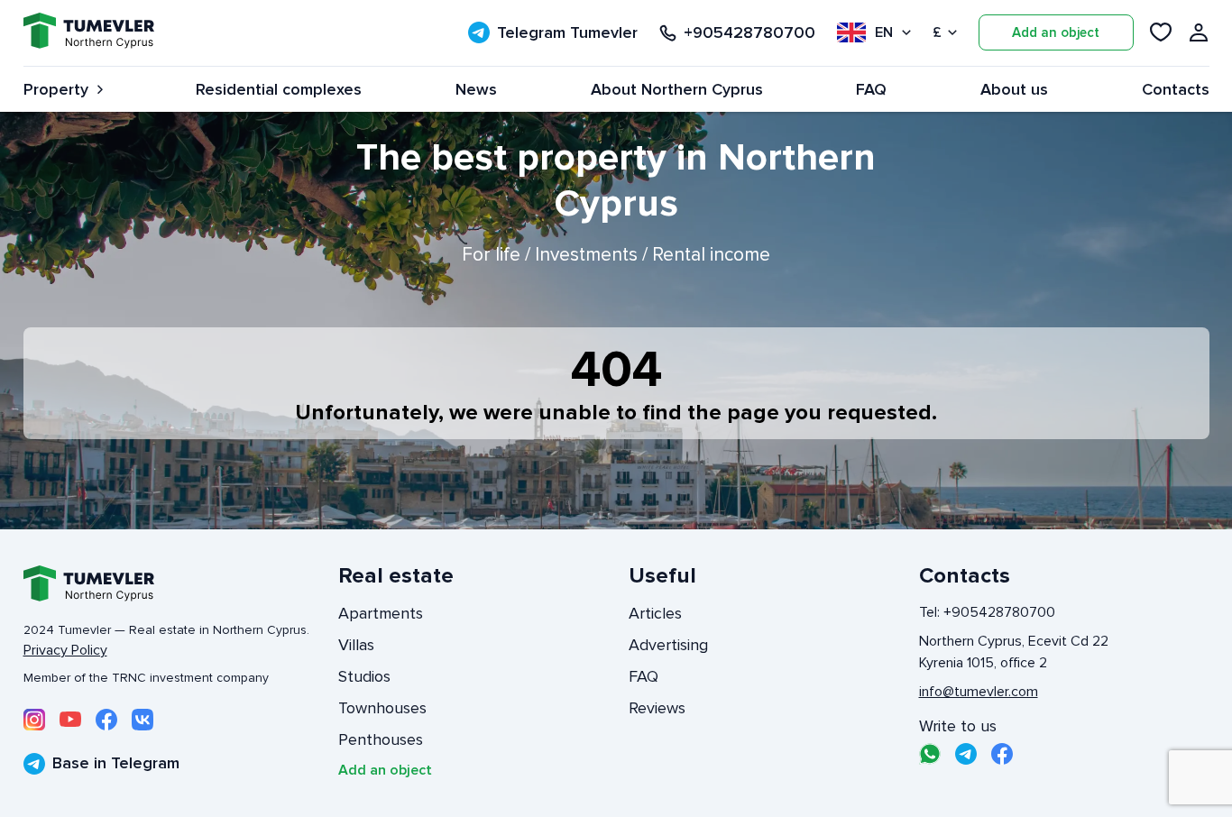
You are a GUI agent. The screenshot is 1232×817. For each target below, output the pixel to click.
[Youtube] (70, 719)
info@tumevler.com (978, 692)
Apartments (380, 613)
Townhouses (382, 708)
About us (1014, 89)
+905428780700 (749, 32)
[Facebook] (106, 719)
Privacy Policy (65, 650)
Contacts (1175, 89)
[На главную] (88, 33)
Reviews (657, 708)
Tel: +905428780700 (987, 612)
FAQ (871, 89)
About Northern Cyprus (677, 89)
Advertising (668, 645)
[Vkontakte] (142, 719)
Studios (364, 676)
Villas (356, 645)
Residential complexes (279, 89)
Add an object (1055, 32)
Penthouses (380, 739)
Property (55, 89)
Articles (655, 613)
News (476, 89)
